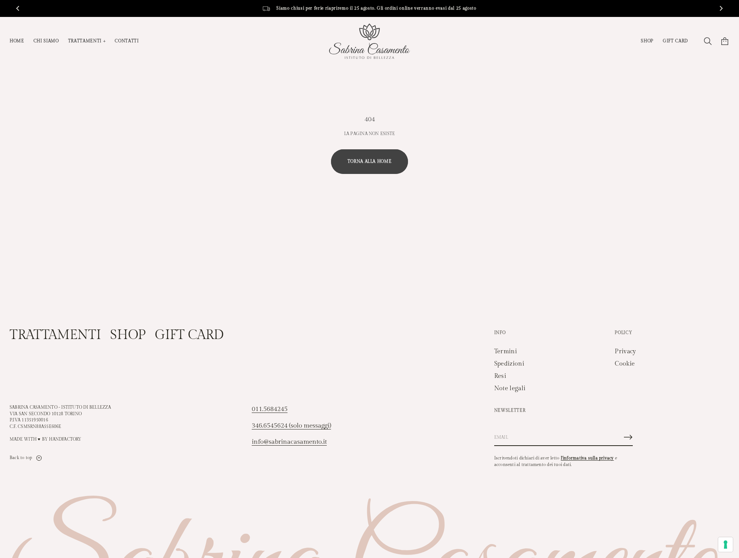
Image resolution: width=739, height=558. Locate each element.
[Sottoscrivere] (628, 437)
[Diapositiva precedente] (17, 8)
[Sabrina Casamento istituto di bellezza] (369, 41)
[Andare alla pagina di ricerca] (707, 41)
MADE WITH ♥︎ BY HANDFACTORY (46, 439)
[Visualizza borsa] (724, 41)
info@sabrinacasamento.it (289, 442)
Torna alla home (370, 161)
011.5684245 (270, 409)
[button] (707, 41)
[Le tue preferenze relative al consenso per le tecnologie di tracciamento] (725, 544)
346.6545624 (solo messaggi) (291, 425)
